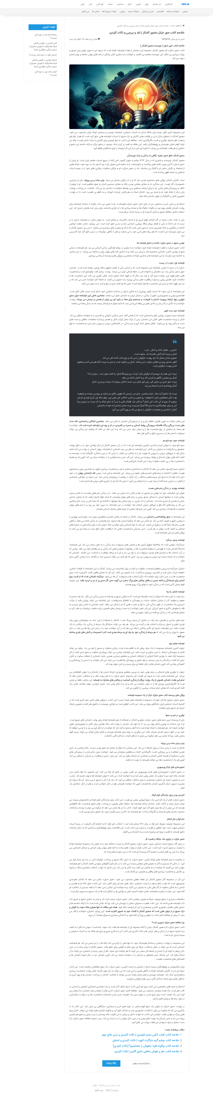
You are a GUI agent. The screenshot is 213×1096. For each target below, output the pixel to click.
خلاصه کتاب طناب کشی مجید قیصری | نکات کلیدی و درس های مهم (140, 1034)
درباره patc (99, 1090)
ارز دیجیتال (157, 4)
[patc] (185, 4)
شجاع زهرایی (51, 60)
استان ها (95, 11)
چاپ (90, 4)
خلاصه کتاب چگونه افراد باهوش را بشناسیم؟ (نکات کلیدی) (146, 1046)
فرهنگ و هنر (133, 11)
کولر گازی (99, 4)
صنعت (110, 4)
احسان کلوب (52, 55)
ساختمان (120, 4)
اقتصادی (160, 11)
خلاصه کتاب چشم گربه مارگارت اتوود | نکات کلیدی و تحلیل (146, 1040)
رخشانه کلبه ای (51, 35)
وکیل (146, 4)
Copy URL (111, 1063)
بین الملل (85, 11)
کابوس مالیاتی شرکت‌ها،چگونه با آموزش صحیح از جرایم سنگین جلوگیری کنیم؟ (43, 46)
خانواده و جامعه (173, 11)
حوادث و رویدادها (109, 11)
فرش (82, 4)
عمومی (185, 11)
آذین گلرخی (52, 43)
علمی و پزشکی (148, 11)
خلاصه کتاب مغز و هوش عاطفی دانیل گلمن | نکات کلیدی (147, 1051)
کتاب (172, 26)
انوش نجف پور (51, 71)
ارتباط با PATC (112, 1090)
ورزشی (122, 11)
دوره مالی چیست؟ (36, 55)
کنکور (129, 4)
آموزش (138, 4)
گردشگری (168, 4)
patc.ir (179, 26)
